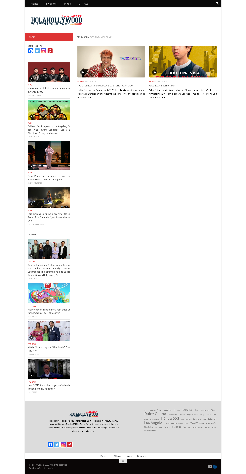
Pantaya (167, 427)
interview (188, 419)
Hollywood (170, 418)
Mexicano (174, 423)
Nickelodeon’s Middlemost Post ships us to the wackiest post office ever (49, 311)
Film (214, 414)
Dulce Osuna (155, 413)
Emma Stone (172, 414)
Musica (208, 423)
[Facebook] (31, 51)
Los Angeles (153, 422)
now (156, 427)
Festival (208, 414)
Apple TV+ (168, 410)
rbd (189, 427)
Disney (213, 410)
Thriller (214, 427)
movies (194, 423)
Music (67, 3)
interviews (197, 419)
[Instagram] (44, 51)
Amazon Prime (156, 410)
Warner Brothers (150, 431)
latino (210, 419)
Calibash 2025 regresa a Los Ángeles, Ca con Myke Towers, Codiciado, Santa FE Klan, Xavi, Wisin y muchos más (49, 130)
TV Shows (51, 3)
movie (186, 423)
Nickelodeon (148, 427)
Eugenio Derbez (192, 414)
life (215, 419)
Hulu (182, 419)
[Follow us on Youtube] (210, 467)
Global (146, 419)
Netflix (213, 423)
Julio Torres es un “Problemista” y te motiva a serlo (105, 85)
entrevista (182, 415)
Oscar (161, 427)
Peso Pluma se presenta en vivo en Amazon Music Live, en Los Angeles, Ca (49, 177)
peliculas (176, 426)
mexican (167, 423)
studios (200, 427)
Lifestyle (83, 3)
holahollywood (154, 419)
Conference (205, 410)
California (187, 409)
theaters (207, 427)
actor (145, 410)
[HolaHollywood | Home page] (56, 20)
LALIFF (205, 419)
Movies (34, 3)
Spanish (194, 427)
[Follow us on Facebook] (215, 467)
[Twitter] (37, 51)
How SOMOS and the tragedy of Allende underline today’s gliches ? (49, 387)
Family (202, 415)
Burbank (177, 410)
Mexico (180, 423)
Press (184, 427)
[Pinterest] (50, 51)
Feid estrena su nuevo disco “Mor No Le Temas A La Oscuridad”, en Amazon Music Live (49, 217)
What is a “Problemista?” (162, 85)
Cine (196, 410)
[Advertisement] (167, 17)
